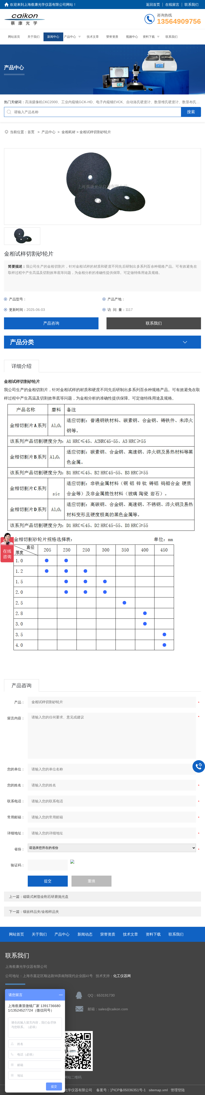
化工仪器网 (122, 976)
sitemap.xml (158, 1090)
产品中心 (70, 36)
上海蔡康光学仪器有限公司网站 (48, 4)
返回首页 (153, 4)
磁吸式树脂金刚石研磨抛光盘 (45, 897)
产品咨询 (51, 323)
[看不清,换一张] (102, 862)
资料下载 (149, 36)
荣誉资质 (112, 36)
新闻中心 (53, 36)
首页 (32, 132)
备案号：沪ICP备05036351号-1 (121, 1090)
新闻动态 (85, 934)
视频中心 (132, 36)
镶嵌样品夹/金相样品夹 (41, 912)
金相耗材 (69, 132)
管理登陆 (178, 1090)
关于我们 (34, 36)
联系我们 (191, 4)
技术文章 (93, 36)
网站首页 (14, 36)
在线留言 (172, 4)
